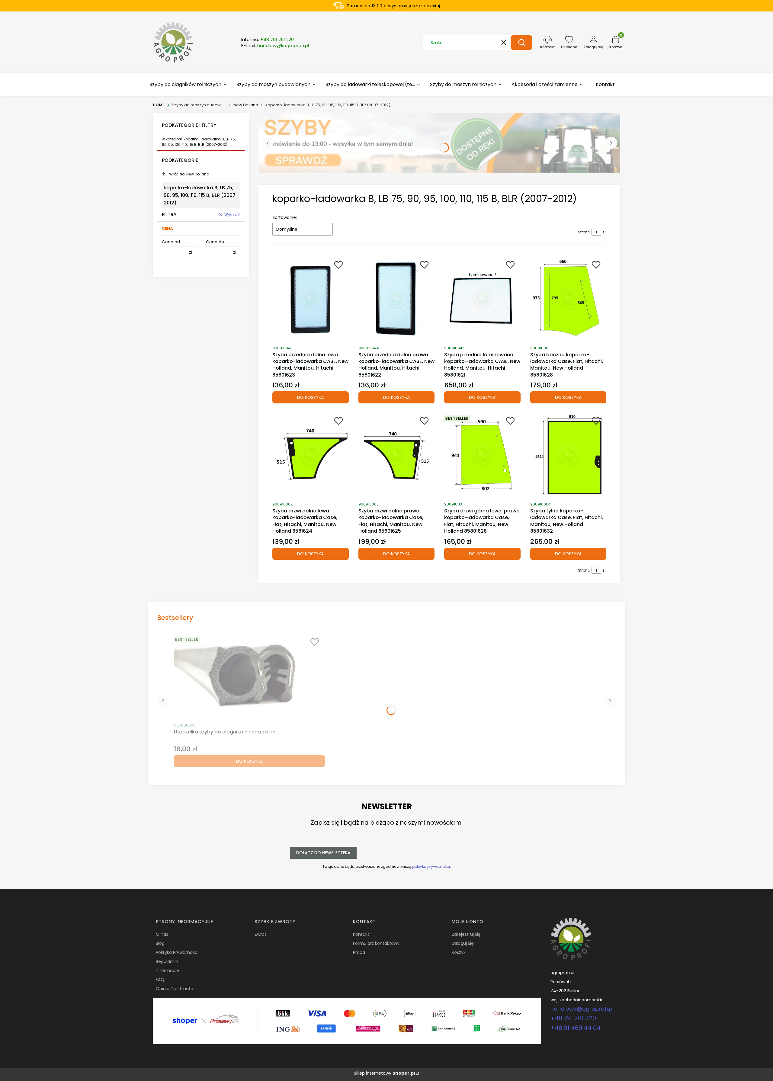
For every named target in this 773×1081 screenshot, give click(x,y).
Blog (160, 943)
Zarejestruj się (466, 934)
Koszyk (459, 952)
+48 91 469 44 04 (575, 1028)
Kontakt (361, 934)
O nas (162, 934)
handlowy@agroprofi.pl (582, 1008)
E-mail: (275, 46)
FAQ (160, 980)
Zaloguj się (463, 943)
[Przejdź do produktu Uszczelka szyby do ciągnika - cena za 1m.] (249, 676)
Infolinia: (267, 40)
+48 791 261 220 (573, 1018)
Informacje (167, 970)
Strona (584, 232)
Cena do (215, 242)
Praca (359, 952)
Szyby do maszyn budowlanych (199, 105)
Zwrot (260, 934)
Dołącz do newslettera (323, 853)
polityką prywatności (431, 866)
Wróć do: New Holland (189, 174)
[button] (521, 42)
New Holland (245, 105)
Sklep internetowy (384, 1073)
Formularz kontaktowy (376, 943)
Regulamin (167, 961)
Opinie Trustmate (174, 989)
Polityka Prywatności (177, 952)
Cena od (171, 242)
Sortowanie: (284, 217)
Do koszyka (310, 397)
